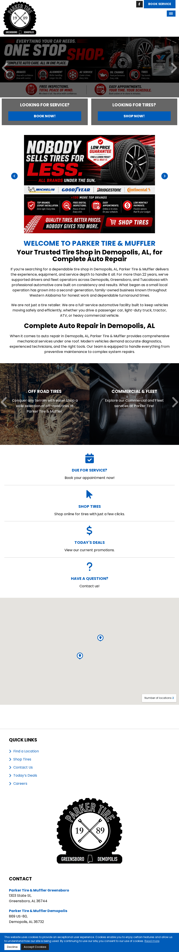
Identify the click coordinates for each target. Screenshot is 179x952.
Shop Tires (22, 759)
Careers (20, 783)
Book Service (159, 4)
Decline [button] (12, 947)
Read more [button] (152, 941)
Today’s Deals (25, 775)
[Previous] (5, 68)
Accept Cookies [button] (35, 947)
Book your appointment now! (90, 473)
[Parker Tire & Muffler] (19, 4)
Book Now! (45, 116)
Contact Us (23, 767)
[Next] (173, 68)
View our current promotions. (89, 546)
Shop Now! (134, 116)
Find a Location (26, 751)
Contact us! (89, 582)
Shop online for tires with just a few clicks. (89, 510)
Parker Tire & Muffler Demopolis (38, 910)
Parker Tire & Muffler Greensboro (39, 890)
